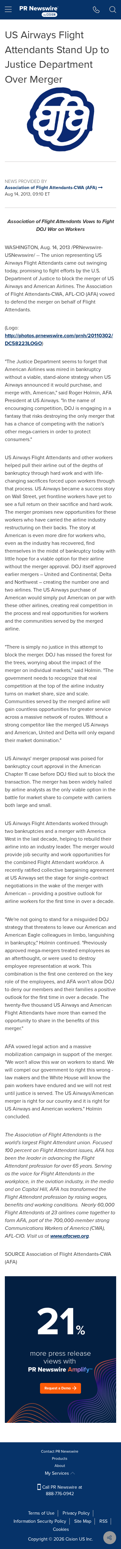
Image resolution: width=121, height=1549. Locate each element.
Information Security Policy (40, 1521)
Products (59, 1458)
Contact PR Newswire (59, 1451)
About (60, 1466)
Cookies (61, 1529)
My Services (57, 1473)
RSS (103, 1521)
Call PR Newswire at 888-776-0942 (61, 1490)
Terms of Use (41, 1513)
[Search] (113, 9)
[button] (60, 119)
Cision (72, 1539)
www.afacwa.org (69, 1236)
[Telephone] (96, 9)
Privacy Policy (76, 1513)
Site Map (82, 1521)
